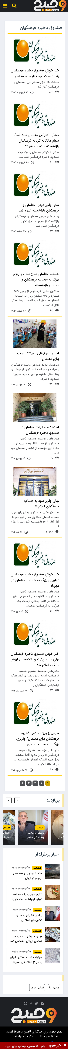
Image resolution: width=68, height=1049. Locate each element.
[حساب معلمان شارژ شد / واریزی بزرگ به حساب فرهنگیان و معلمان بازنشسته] (34, 254)
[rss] (42, 1004)
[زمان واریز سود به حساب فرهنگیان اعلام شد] (34, 481)
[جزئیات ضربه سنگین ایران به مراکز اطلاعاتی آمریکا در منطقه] (52, 955)
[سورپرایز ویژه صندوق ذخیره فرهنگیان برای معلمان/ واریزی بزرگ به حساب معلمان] (34, 713)
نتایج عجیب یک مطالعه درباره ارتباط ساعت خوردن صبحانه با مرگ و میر (26, 896)
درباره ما (54, 987)
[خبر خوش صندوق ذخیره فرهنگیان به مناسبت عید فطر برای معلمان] (34, 51)
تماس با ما (37, 987)
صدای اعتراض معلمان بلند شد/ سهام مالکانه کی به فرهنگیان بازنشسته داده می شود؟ (36, 140)
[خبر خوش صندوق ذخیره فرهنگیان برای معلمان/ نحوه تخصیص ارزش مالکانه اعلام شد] (34, 634)
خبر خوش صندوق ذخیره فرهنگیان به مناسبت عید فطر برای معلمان (35, 73)
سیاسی (37, 910)
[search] (14, 5)
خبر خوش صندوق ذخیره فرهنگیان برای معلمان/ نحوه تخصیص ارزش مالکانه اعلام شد (35, 659)
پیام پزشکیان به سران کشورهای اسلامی (29, 917)
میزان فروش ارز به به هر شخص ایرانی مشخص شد (26, 938)
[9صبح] (50, 5)
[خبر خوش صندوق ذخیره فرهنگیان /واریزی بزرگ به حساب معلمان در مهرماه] (34, 555)
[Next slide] (9, 800)
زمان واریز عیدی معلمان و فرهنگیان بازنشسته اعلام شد (39, 207)
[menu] (5, 5)
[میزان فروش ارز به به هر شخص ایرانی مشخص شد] (52, 934)
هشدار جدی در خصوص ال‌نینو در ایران (27, 875)
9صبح (27, 1031)
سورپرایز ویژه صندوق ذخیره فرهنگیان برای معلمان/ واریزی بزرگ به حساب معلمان (37, 738)
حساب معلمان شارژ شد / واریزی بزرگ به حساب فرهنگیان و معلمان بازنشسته (36, 279)
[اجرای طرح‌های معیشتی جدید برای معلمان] (34, 333)
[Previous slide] (17, 800)
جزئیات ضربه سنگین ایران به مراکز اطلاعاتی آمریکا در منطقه (26, 959)
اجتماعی (37, 868)
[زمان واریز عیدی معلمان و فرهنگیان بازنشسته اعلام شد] (34, 185)
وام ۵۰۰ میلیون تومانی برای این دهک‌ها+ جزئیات (26, 1046)
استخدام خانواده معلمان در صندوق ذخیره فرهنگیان (39, 430)
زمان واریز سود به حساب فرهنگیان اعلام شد (41, 503)
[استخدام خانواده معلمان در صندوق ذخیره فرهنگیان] (34, 407)
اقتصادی (31, 827)
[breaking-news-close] (65, 1045)
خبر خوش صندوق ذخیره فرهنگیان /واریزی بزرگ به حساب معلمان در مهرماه (35, 580)
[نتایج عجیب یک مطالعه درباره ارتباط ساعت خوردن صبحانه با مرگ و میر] (52, 892)
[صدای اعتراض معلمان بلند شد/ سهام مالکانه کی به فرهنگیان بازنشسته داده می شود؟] (34, 115)
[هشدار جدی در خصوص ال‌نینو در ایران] (52, 871)
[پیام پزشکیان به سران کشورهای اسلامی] (52, 913)
